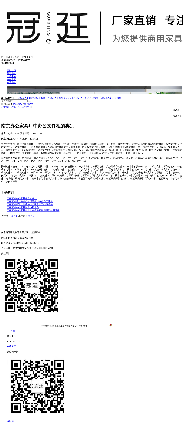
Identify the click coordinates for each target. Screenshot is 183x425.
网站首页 (17, 104)
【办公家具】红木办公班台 (85, 98)
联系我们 (26, 107)
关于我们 (5, 107)
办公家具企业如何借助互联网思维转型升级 (33, 210)
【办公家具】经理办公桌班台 (30, 98)
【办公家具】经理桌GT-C (58, 98)
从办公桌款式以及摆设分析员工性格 (30, 201)
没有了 (14, 215)
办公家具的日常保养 (22, 198)
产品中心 (15, 107)
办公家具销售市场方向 (23, 207)
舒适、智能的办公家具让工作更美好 (30, 204)
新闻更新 (28, 104)
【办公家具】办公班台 (110, 98)
